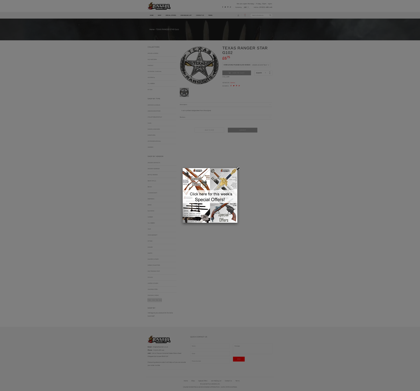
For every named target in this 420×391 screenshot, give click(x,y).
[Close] (237, 168)
